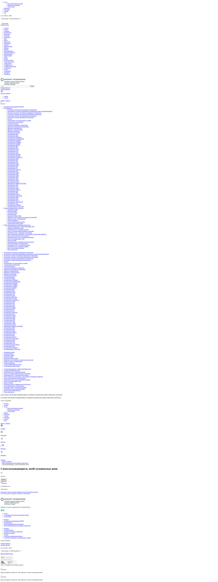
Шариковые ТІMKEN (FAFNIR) (16, 183)
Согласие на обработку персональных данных (17, 537)
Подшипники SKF (12, 185)
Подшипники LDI (12, 151)
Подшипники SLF (12, 171)
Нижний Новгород (9, 52)
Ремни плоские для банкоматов (16, 219)
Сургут (6, 69)
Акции (6, 96)
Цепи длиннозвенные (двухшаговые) (18, 235)
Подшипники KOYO (13, 194)
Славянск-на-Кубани (10, 66)
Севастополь (7, 63)
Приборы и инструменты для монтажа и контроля (22, 217)
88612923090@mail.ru (7, 554)
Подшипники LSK (12, 153)
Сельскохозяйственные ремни (16, 222)
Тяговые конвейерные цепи (15, 228)
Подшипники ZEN (12, 177)
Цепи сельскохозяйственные (15, 248)
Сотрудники (11, 6)
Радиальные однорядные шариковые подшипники (22, 109)
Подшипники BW (12, 134)
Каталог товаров (5, 93)
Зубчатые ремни (12, 211)
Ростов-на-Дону (8, 60)
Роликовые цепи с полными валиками (18, 245)
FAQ (5, 420)
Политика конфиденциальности (13, 536)
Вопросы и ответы (9, 533)
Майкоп (6, 48)
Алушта (6, 28)
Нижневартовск (8, 51)
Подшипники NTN (13, 200)
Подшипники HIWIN (13, 145)
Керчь (5, 40)
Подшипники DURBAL (14, 137)
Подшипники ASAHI (13, 133)
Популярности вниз (20, 492)
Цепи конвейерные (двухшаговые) (17, 243)
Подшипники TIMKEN (14, 205)
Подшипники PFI (12, 166)
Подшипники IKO (12, 148)
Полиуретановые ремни (14, 216)
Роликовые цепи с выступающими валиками (20, 237)
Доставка (6, 10)
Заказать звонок (5, 89)
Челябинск (7, 74)
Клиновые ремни (12, 212)
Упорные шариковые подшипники (17, 125)
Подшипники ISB (12, 192)
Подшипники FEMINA (14, 142)
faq (5, 13)
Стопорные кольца (12, 123)
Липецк (6, 45)
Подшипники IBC (12, 146)
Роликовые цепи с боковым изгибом (18, 229)
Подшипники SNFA (13, 172)
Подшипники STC (12, 203)
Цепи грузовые (11, 240)
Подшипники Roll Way (14, 169)
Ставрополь (7, 68)
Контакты (7, 8)
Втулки (9, 119)
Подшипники (8, 108)
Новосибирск (8, 55)
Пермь (6, 58)
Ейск (5, 38)
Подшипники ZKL (12, 179)
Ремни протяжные (12, 220)
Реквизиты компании (13, 5)
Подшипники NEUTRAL (14, 196)
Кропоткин (7, 43)
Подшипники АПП (13, 180)
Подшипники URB (13, 176)
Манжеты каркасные (13, 131)
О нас (5, 2)
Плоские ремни (12, 214)
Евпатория (5, 23)
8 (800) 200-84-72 (6, 88)
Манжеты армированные (14, 128)
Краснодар (7, 42)
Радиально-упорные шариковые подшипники (20, 117)
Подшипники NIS (12, 160)
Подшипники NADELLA (14, 157)
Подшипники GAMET (14, 143)
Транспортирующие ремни (15, 223)
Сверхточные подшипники (15, 122)
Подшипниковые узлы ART (15, 206)
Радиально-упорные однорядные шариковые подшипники (24, 114)
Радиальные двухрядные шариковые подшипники (22, 116)
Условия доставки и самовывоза (13, 531)
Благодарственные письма (15, 3)
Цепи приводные (12, 249)
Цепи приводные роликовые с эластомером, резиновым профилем (26, 234)
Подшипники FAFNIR (14, 140)
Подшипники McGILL (14, 154)
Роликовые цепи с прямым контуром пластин (20, 242)
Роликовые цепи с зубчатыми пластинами (19, 232)
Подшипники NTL (12, 162)
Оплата (6, 11)
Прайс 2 (8, 100)
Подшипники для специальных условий (19, 120)
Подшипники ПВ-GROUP (15, 202)
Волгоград (7, 34)
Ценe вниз (11, 492)
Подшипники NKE (13, 197)
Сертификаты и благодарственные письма (16, 515)
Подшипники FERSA (13, 189)
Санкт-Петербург (9, 61)
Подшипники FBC (12, 199)
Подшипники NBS (12, 159)
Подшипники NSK (13, 188)
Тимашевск (7, 71)
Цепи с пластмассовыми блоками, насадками (20, 231)
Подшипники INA (12, 191)
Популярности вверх (32, 492)
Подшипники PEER (13, 165)
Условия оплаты (8, 530)
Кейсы (6, 413)
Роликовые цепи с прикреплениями (17, 246)
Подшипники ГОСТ (13, 182)
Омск (5, 57)
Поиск (32, 86)
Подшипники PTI (12, 168)
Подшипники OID (12, 163)
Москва (6, 49)
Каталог (6, 403)
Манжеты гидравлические (15, 129)
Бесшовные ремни (12, 209)
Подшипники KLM (13, 149)
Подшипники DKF (13, 136)
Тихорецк (7, 72)
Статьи (6, 98)
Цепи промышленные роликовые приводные (17, 225)
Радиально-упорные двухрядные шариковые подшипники (24, 113)
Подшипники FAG (12, 186)
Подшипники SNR (12, 174)
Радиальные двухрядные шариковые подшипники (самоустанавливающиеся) (29, 111)
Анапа (6, 29)
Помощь (6, 528)
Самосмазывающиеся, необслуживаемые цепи (20, 226)
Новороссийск (8, 54)
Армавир (6, 31)
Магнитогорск (8, 46)
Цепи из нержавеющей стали (15, 239)
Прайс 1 (3, 100)
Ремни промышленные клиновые (14, 208)
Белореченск (7, 32)
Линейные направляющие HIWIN (14, 106)
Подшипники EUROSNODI (15, 139)
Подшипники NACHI (13, 156)
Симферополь (8, 65)
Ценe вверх (4, 492)
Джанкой (6, 35)
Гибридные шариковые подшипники (18, 126)
